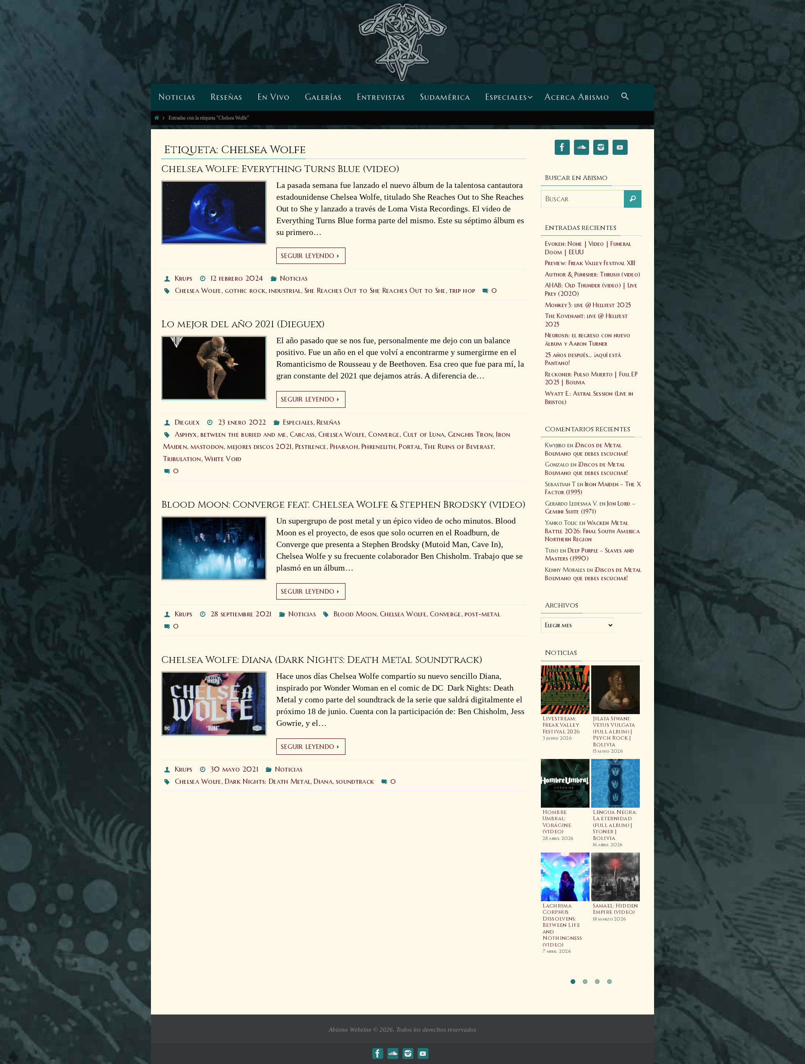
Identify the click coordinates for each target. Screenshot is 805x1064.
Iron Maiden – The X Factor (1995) (593, 488)
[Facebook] (562, 149)
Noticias (294, 278)
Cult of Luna (424, 434)
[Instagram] (600, 149)
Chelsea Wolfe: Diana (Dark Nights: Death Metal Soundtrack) (322, 660)
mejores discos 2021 (259, 446)
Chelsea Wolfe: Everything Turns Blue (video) (280, 169)
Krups (183, 278)
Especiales (298, 422)
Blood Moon (355, 614)
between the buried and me (243, 434)
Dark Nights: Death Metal (268, 781)
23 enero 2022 (242, 422)
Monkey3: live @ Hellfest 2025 (588, 305)
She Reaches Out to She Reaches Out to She (375, 290)
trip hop (462, 290)
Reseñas (328, 422)
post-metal (482, 614)
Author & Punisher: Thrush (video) (592, 274)
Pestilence (311, 446)
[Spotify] (581, 149)
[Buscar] (632, 199)
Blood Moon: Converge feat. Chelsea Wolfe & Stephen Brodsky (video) (343, 504)
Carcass (302, 434)
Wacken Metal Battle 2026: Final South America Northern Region (592, 531)
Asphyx (186, 434)
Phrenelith (378, 446)
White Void (223, 458)
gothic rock (245, 290)
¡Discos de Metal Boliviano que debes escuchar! (586, 449)
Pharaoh (344, 446)
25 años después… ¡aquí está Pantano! (583, 359)
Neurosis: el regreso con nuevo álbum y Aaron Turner (587, 339)
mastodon (207, 446)
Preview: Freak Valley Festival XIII (590, 263)
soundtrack (355, 781)
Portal (410, 446)
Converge (384, 434)
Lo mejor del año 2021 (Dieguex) (243, 324)
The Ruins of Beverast (458, 446)
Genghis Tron (470, 434)
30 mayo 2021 (234, 769)
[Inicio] (156, 118)
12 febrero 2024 (236, 278)
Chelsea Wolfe (198, 290)
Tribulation (182, 458)
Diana (323, 781)
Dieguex (187, 422)
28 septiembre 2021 (241, 614)
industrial (285, 290)
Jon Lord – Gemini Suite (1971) (590, 508)
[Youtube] (620, 149)
